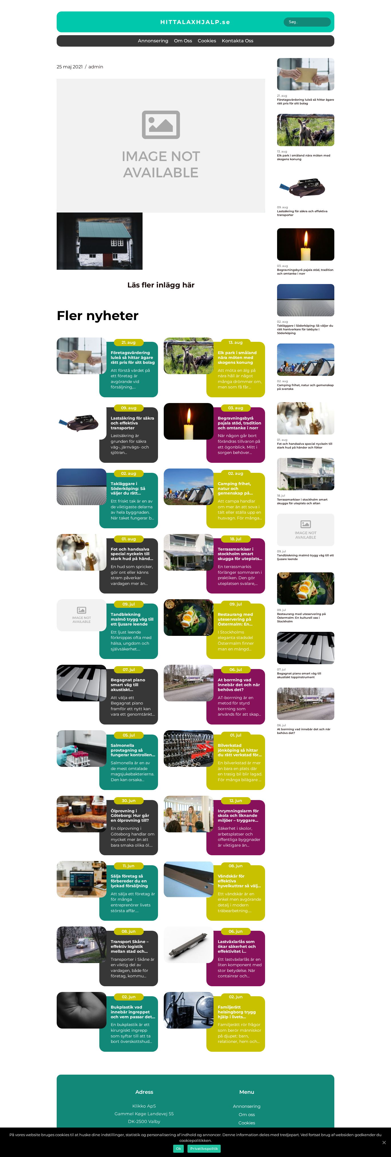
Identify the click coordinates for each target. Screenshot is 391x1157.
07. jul (129, 669)
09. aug (129, 407)
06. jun (236, 931)
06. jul (236, 669)
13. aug (236, 342)
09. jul (129, 604)
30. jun (129, 800)
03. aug (235, 407)
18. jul (235, 538)
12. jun (236, 800)
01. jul (235, 735)
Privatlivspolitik (204, 1148)
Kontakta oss (237, 40)
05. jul (129, 735)
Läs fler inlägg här (161, 285)
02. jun (129, 996)
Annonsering (153, 40)
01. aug (129, 538)
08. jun (236, 865)
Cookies (207, 40)
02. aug (128, 473)
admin (95, 67)
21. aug (129, 342)
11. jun (129, 865)
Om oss (183, 40)
